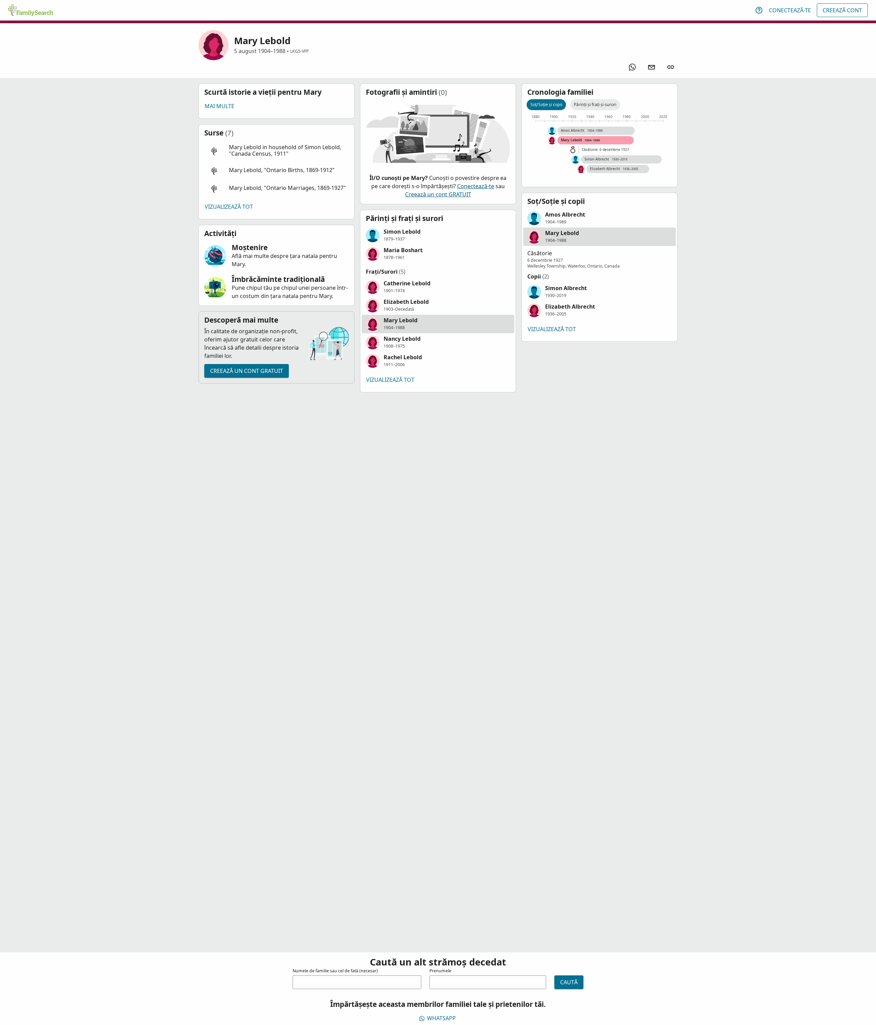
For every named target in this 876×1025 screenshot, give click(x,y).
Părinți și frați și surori (595, 104)
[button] (276, 150)
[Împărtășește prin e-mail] (651, 67)
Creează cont (842, 10)
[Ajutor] (759, 10)
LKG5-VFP (299, 51)
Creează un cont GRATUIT (246, 371)
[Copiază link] (671, 67)
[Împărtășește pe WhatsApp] (632, 67)
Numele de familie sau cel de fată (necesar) (335, 971)
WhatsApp (441, 1018)
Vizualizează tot (229, 206)
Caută (569, 982)
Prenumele (440, 971)
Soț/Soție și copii (546, 104)
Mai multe (219, 106)
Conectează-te (790, 10)
